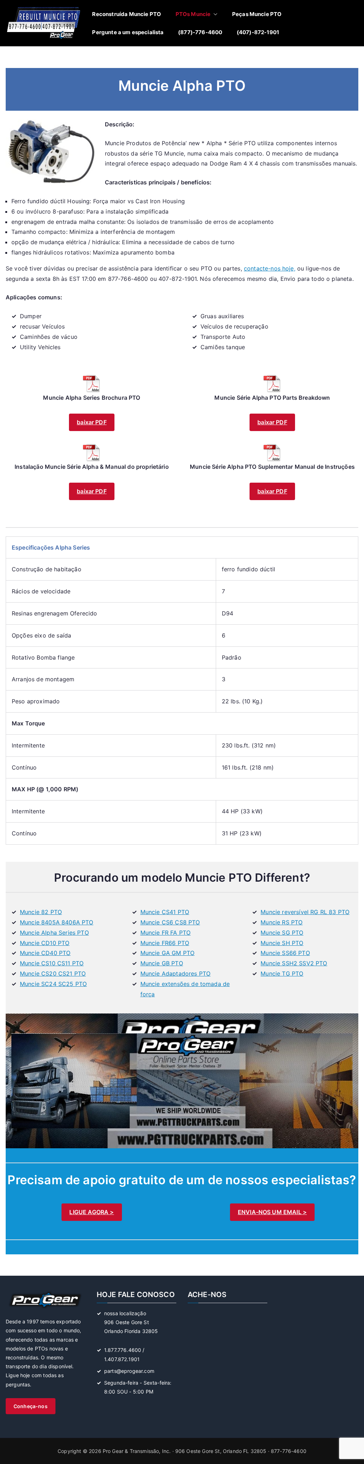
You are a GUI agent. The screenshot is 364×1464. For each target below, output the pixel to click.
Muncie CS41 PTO (164, 911)
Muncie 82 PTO (41, 911)
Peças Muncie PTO (257, 14)
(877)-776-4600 (200, 32)
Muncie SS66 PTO (285, 952)
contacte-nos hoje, (269, 268)
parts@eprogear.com (129, 1371)
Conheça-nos (31, 1406)
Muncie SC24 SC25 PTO (53, 983)
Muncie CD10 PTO (44, 942)
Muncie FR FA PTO (165, 932)
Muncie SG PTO (282, 932)
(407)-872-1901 (258, 32)
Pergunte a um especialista (128, 32)
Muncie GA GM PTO (167, 952)
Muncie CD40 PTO (45, 952)
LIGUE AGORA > (91, 1212)
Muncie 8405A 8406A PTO (56, 922)
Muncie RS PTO (282, 922)
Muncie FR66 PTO (164, 942)
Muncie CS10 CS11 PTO (52, 963)
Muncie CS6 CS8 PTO (170, 922)
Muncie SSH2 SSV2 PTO (294, 963)
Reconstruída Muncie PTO (126, 14)
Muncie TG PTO (282, 973)
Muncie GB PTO (161, 963)
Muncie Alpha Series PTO (54, 932)
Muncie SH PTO (282, 942)
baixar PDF (92, 422)
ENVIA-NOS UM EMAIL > (272, 1212)
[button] (214, 14)
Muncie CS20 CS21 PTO (53, 973)
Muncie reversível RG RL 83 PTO (305, 911)
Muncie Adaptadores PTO (175, 973)
